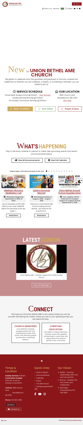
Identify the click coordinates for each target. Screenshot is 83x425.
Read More (13, 215)
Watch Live (48, 9)
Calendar (40, 378)
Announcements (42, 375)
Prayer (38, 381)
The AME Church (42, 384)
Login (5, 420)
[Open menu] (77, 4)
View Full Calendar (59, 160)
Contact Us (15, 409)
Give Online (47, 109)
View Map (67, 100)
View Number (45, 95)
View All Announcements (29, 160)
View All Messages (41, 285)
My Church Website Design (74, 420)
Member (56, 9)
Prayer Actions (71, 109)
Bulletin (69, 9)
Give (62, 9)
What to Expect (21, 109)
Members (10, 405)
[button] (81, 180)
